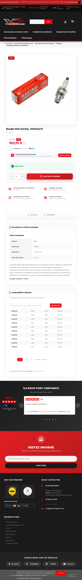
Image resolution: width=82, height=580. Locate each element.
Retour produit (10, 534)
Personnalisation (35, 578)
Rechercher (56, 305)
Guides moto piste (11, 543)
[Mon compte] (65, 19)
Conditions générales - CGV (14, 525)
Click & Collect (10, 540)
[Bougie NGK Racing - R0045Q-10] (41, 89)
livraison (8, 528)
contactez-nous (38, 371)
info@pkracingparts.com (55, 508)
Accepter (61, 573)
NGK (35, 241)
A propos (8, 537)
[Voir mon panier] (72, 21)
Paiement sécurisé (11, 522)
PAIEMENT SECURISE (55, 188)
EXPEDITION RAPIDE (55, 196)
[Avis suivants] (77, 405)
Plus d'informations (23, 578)
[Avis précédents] (21, 405)
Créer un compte (65, 155)
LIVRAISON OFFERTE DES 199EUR (23, 188)
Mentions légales (11, 531)
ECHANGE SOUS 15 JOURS (21, 196)
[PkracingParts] (15, 21)
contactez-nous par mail (73, 8)
